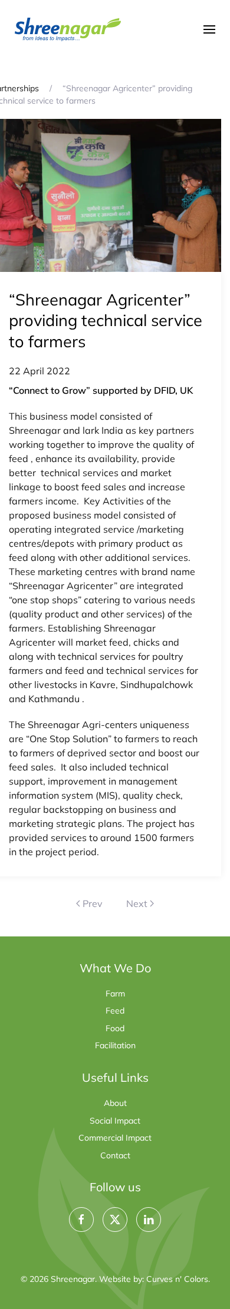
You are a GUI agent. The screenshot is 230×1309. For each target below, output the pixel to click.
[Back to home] (68, 29)
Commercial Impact (115, 1137)
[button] (209, 29)
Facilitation (115, 1045)
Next (136, 903)
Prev (93, 903)
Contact (115, 1155)
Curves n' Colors (177, 1279)
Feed (115, 1010)
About (115, 1103)
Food (115, 1028)
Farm (115, 993)
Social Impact (115, 1120)
